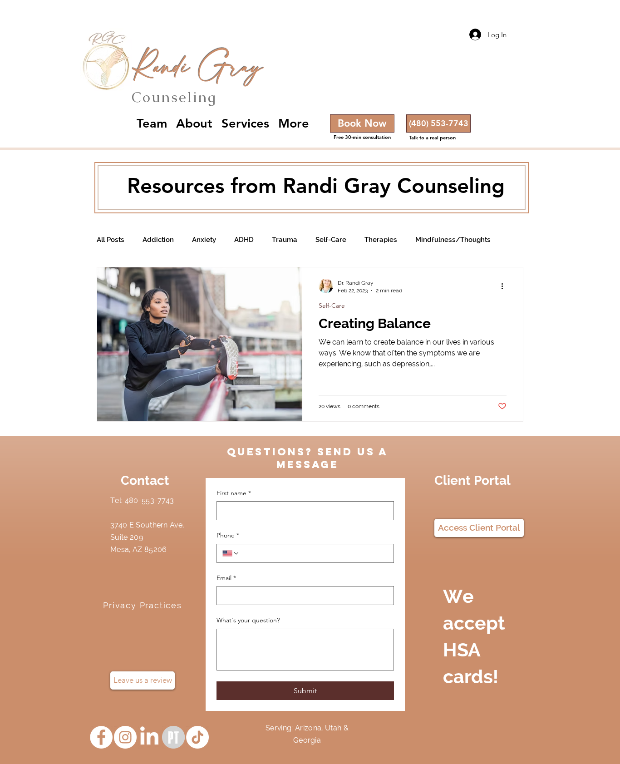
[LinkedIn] (149, 737)
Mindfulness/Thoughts (453, 240)
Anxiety (204, 240)
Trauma (284, 240)
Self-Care (330, 240)
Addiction (158, 240)
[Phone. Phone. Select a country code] (231, 553)
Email (226, 578)
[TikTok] (197, 737)
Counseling (174, 97)
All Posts (110, 240)
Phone (228, 535)
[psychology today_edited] (173, 737)
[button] (438, 123)
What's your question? (248, 620)
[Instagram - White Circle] (125, 737)
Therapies (380, 240)
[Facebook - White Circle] (101, 737)
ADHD (244, 240)
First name (234, 493)
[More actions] (505, 286)
